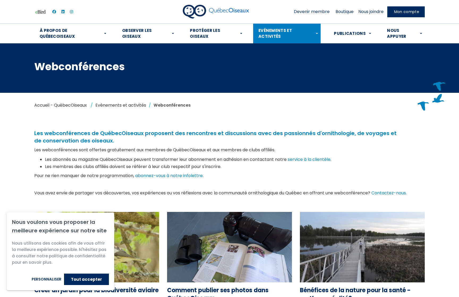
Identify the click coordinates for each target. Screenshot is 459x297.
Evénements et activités (275, 33)
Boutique (344, 12)
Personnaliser (46, 279)
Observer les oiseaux (137, 33)
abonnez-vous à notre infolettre (169, 176)
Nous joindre (371, 12)
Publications (350, 33)
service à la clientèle (309, 159)
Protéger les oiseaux (205, 33)
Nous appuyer (396, 33)
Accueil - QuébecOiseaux (60, 105)
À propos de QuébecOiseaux (57, 33)
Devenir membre (312, 12)
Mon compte (406, 11)
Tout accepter (86, 279)
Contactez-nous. (389, 193)
